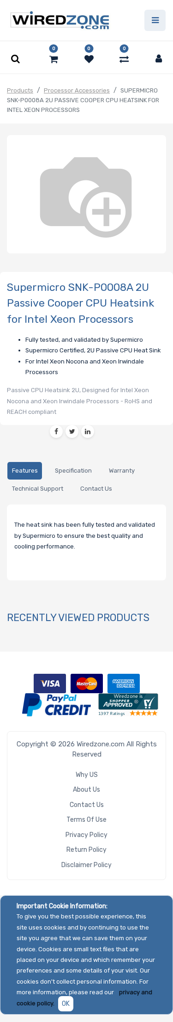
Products (20, 90)
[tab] (24, 471)
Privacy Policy (86, 835)
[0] (54, 59)
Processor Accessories (77, 90)
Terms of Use (86, 820)
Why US (87, 775)
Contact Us (87, 805)
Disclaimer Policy (86, 865)
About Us (86, 790)
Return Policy (86, 850)
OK (66, 1004)
